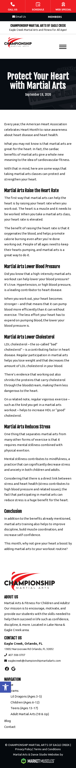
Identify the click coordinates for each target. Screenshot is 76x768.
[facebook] (7, 668)
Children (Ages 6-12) (25, 702)
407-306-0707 (16, 654)
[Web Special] (63, 6)
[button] (5, 687)
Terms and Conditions (47, 749)
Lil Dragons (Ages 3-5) (26, 696)
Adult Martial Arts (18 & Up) (30, 714)
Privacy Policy (23, 749)
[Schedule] (37, 6)
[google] (13, 668)
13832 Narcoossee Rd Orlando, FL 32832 (29, 648)
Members (55, 16)
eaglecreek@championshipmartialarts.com (34, 660)
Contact (10, 727)
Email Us (21, 16)
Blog (7, 721)
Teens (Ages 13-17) (24, 708)
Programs (11, 690)
